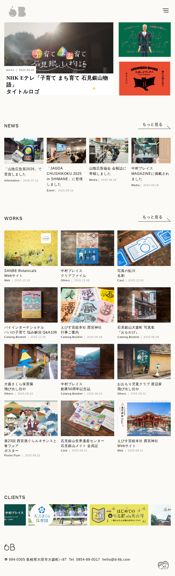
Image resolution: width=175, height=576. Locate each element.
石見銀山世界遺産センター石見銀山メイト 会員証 (82, 443)
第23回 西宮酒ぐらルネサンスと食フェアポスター (30, 445)
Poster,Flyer (12, 455)
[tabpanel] (58, 58)
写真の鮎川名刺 (126, 273)
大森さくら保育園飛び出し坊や (18, 386)
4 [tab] (97, 87)
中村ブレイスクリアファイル (73, 273)
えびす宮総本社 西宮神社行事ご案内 (81, 330)
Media (93, 179)
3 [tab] (91, 87)
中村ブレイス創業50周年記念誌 (75, 386)
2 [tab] (84, 87)
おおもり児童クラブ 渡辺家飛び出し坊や (139, 386)
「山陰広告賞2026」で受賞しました (23, 171)
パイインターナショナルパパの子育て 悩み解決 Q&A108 (30, 330)
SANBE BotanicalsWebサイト (20, 273)
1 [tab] (78, 87)
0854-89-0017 (88, 559)
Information (12, 180)
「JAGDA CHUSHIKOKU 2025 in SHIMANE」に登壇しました (65, 176)
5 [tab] (104, 87)
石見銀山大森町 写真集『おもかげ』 (136, 330)
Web (7, 280)
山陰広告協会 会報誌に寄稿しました (108, 171)
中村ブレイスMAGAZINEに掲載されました (150, 174)
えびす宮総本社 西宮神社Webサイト (137, 443)
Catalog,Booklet (15, 337)
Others (65, 280)
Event (50, 190)
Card (120, 280)
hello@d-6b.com (116, 559)
